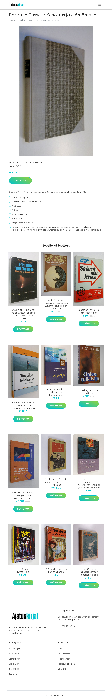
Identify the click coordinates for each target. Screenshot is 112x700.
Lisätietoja (20, 180)
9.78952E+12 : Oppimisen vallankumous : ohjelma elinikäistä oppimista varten (23, 314)
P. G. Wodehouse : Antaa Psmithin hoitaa (56, 570)
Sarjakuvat (14, 664)
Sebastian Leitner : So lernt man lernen (89, 311)
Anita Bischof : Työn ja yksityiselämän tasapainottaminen (23, 495)
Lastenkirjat (14, 658)
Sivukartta (63, 669)
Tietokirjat (26, 162)
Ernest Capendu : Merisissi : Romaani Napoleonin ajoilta (88, 572)
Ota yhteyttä (64, 653)
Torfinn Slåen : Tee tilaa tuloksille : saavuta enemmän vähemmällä (23, 405)
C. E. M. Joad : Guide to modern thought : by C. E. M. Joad (56, 482)
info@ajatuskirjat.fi (67, 625)
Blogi (60, 648)
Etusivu (12, 20)
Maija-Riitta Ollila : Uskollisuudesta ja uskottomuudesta (56, 392)
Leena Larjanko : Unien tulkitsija (89, 391)
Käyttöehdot (64, 658)
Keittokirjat (14, 653)
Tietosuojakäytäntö (67, 664)
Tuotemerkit (14, 674)
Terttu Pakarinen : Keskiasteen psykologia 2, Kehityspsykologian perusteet (56, 304)
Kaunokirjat (14, 648)
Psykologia (37, 162)
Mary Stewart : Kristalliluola (23, 570)
